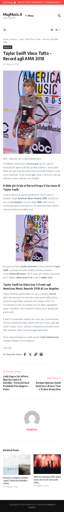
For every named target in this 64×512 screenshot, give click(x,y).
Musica (14, 39)
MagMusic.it (12, 14)
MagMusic (32, 429)
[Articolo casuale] (52, 30)
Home (6, 39)
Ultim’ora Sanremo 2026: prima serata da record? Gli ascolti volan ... (47, 479)
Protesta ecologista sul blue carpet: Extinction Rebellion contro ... (15, 480)
